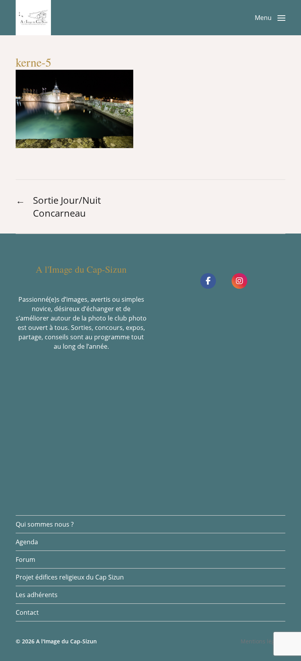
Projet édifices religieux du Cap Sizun (70, 577)
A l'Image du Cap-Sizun (66, 641)
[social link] (208, 281)
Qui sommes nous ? (45, 524)
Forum (25, 559)
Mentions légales (263, 641)
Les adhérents (37, 594)
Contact (27, 612)
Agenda (27, 542)
